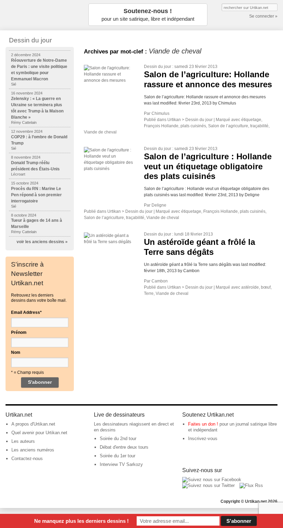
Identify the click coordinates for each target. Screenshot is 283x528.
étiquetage (251, 119)
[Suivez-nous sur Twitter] (208, 485)
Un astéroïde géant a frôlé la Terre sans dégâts (199, 247)
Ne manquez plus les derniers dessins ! (81, 521)
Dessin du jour (157, 66)
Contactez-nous (27, 458)
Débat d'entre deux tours (124, 447)
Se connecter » (263, 16)
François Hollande (161, 125)
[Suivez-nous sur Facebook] (211, 479)
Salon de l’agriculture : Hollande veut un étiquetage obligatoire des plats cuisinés (208, 166)
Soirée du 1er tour (117, 455)
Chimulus (160, 113)
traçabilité (259, 125)
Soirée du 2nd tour (118, 438)
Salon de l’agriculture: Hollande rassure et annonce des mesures (208, 79)
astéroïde (250, 287)
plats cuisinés (193, 125)
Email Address (26, 312)
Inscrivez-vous (202, 438)
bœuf (266, 287)
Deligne (159, 205)
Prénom (19, 332)
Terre (149, 293)
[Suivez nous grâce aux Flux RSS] (251, 485)
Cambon (160, 281)
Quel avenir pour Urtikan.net (39, 432)
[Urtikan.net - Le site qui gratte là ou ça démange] (40, 14)
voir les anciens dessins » (42, 241)
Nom (15, 352)
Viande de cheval (100, 132)
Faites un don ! (203, 424)
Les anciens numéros (32, 449)
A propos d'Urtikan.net (33, 424)
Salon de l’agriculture (228, 125)
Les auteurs (23, 441)
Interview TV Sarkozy (121, 464)
